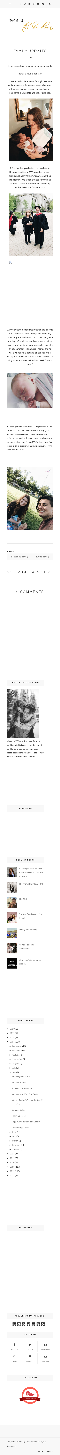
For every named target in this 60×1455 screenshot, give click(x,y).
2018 (12, 1037)
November (17, 1050)
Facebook (14, 1349)
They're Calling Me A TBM (31, 883)
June (14, 1072)
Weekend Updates (20, 1082)
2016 (12, 1153)
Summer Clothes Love (22, 1088)
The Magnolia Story (21, 1076)
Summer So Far (18, 1110)
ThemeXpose (31, 1441)
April (14, 1136)
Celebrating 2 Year (20, 1127)
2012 (12, 1171)
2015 (12, 1158)
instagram (45, 1349)
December (17, 1046)
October (16, 1055)
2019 (12, 1033)
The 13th (23, 899)
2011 (12, 1175)
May (14, 1132)
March (15, 1140)
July (14, 1068)
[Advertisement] (15, 781)
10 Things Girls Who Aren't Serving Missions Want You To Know (31, 872)
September (17, 1059)
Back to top (44, 1451)
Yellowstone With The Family (25, 1094)
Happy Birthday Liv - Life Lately (26, 1121)
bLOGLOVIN (30, 1361)
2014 (12, 1162)
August (15, 1063)
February (16, 1145)
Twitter (30, 1349)
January (15, 1149)
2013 (12, 1167)
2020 (12, 1028)
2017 (12, 1041)
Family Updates (19, 1115)
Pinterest (14, 1361)
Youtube (45, 1361)
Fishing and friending (28, 929)
